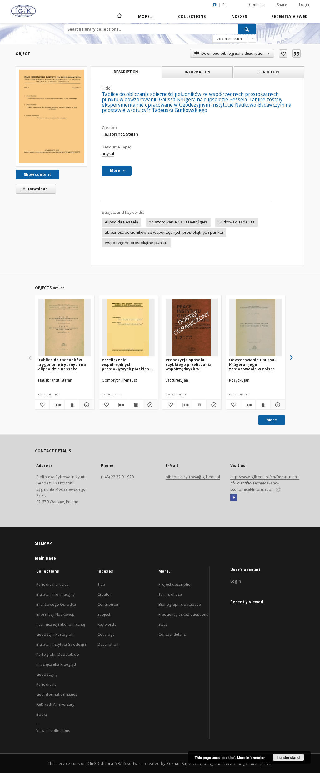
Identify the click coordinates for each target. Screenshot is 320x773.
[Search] (247, 29)
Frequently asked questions (183, 614)
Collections (192, 16)
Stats (162, 624)
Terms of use (170, 594)
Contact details (172, 634)
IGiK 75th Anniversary (55, 704)
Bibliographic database (179, 604)
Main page (45, 558)
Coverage (106, 634)
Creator (105, 594)
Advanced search (230, 39)
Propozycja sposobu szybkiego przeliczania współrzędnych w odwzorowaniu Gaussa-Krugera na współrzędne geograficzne (190, 364)
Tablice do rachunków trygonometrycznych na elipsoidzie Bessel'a (62, 364)
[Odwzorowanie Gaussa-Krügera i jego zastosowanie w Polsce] (255, 328)
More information (251, 757)
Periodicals (46, 684)
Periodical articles (52, 584)
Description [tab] (126, 72)
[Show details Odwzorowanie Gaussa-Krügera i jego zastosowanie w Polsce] (277, 405)
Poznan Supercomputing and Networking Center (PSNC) (219, 763)
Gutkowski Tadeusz (236, 222)
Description (108, 644)
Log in (235, 581)
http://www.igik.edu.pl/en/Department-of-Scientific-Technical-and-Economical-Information (264, 483)
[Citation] (296, 53)
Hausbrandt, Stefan (120, 134)
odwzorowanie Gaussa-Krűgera (178, 222)
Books (42, 714)
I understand (289, 757)
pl (224, 5)
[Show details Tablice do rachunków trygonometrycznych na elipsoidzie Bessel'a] (85, 405)
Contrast (257, 4)
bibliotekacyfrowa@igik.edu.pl (193, 476)
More (272, 420)
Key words (107, 624)
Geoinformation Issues (57, 694)
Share (282, 5)
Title (101, 584)
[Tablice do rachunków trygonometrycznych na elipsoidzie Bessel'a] (64, 328)
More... (146, 16)
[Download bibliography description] (57, 405)
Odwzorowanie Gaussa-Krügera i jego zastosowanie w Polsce (252, 364)
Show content (37, 174)
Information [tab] (197, 71)
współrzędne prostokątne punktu (136, 242)
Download (37, 189)
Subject (104, 614)
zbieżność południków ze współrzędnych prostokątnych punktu (164, 232)
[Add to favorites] (283, 53)
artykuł (108, 153)
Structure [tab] (269, 71)
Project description (175, 584)
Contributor (108, 604)
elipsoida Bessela (121, 222)
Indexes (238, 16)
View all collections (53, 730)
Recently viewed (289, 16)
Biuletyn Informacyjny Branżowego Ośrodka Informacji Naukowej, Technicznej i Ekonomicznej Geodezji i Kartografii (60, 614)
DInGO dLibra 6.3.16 (106, 763)
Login (304, 4)
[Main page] (119, 16)
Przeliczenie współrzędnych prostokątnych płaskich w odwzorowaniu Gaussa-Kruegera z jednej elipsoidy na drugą (127, 364)
